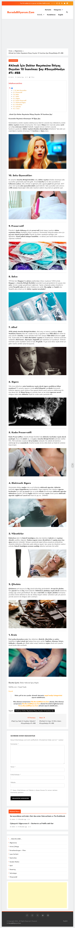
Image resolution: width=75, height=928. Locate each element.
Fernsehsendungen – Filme (18, 850)
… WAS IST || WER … (16, 839)
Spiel (11, 866)
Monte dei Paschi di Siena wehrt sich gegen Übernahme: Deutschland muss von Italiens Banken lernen (29, 3)
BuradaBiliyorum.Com (20, 12)
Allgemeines (13, 61)
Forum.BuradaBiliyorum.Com (28, 706)
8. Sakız (16, 94)
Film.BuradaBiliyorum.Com (40, 702)
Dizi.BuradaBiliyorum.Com (31, 704)
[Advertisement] (37, 34)
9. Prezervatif (18, 92)
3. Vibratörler (18, 104)
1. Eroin (17, 109)
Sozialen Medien (14, 862)
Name (13, 767)
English (60, 15)
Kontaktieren (51, 15)
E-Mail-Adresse (16, 775)
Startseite (48, 10)
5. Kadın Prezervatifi (20, 100)
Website (13, 782)
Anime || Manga (14, 847)
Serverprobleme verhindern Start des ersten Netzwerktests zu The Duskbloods (37, 816)
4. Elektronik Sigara (20, 102)
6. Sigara (17, 98)
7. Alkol (17, 96)
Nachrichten (13, 858)
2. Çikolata (17, 106)
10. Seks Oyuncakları (20, 90)
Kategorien (57, 10)
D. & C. (40, 15)
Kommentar (15, 744)
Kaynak (11, 691)
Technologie (13, 873)
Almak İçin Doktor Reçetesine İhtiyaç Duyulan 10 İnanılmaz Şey (34, 711)
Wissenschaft (13, 877)
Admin (12, 77)
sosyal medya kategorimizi (53, 695)
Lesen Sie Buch (14, 854)
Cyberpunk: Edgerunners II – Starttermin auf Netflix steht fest (31, 823)
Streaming (13, 869)
